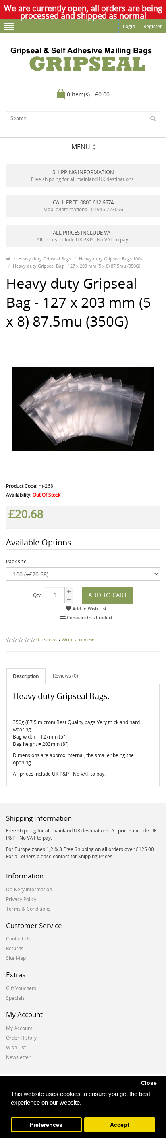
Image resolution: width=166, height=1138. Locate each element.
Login (129, 26)
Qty (37, 595)
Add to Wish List (88, 608)
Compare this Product (89, 617)
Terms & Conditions (28, 908)
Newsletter (18, 1057)
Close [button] (149, 1083)
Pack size (16, 561)
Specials (15, 997)
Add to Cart (107, 595)
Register (152, 26)
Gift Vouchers (21, 988)
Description (26, 676)
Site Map (16, 958)
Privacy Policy (21, 899)
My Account (19, 1028)
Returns (14, 948)
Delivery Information (29, 889)
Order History (21, 1037)
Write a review (78, 639)
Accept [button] (119, 1125)
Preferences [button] (46, 1125)
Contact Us (18, 938)
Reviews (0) (65, 675)
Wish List (16, 1047)
